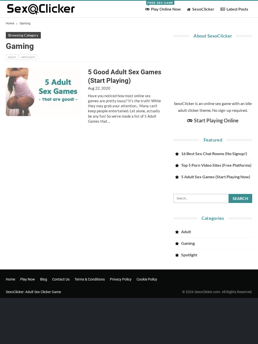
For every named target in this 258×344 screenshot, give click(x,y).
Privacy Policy (121, 279)
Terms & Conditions (90, 279)
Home (10, 279)
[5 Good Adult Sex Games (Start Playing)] (43, 92)
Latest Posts (237, 9)
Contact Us (61, 279)
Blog (43, 279)
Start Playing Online (216, 120)
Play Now (27, 279)
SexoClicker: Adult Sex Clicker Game (33, 292)
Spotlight (28, 57)
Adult (12, 57)
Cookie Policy (147, 279)
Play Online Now (164, 6)
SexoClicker (203, 9)
